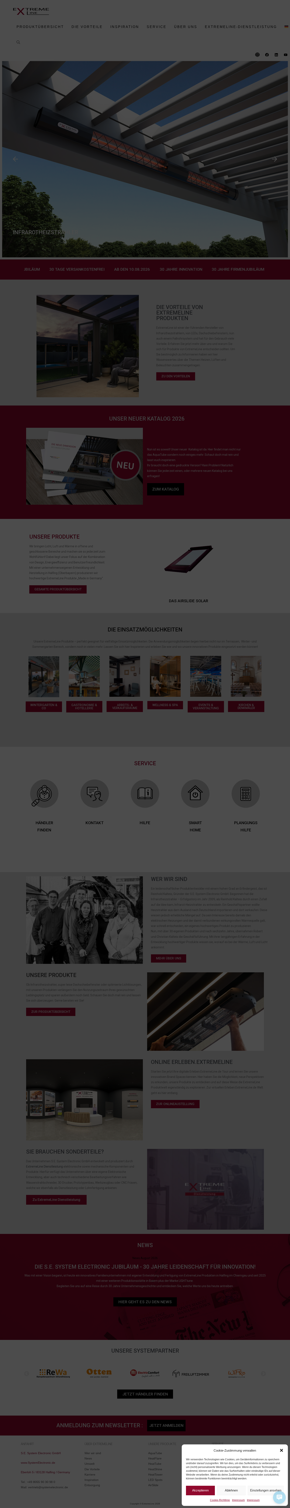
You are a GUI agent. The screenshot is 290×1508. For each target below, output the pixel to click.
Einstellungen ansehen (265, 1490)
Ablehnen (231, 1490)
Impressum (238, 1500)
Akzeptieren (200, 1490)
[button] (281, 1450)
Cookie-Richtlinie (220, 1500)
